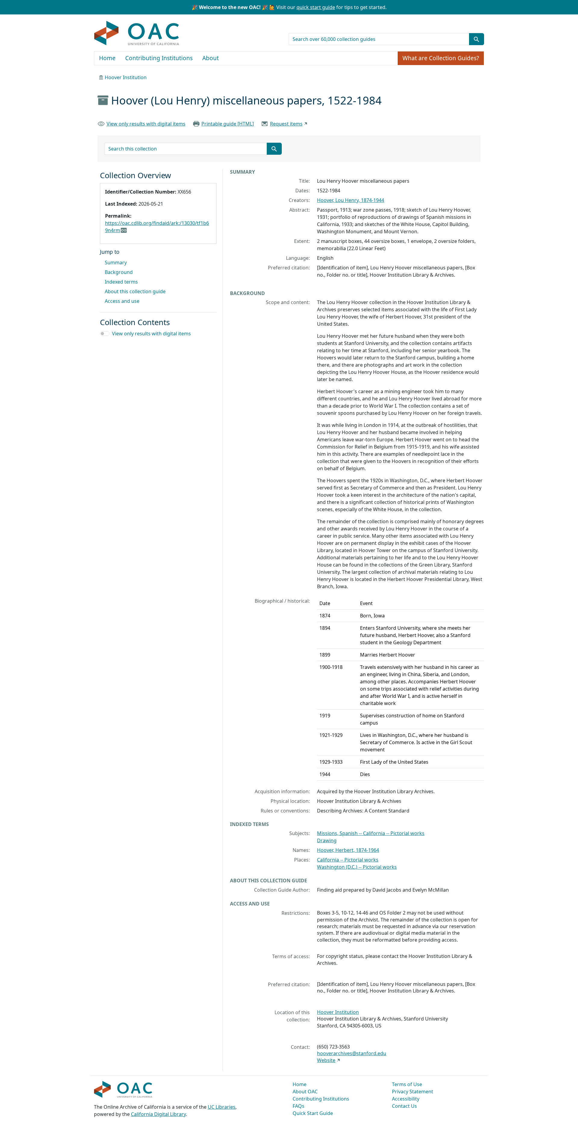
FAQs (298, 1106)
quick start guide (316, 7)
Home (107, 58)
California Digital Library (158, 1114)
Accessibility (405, 1098)
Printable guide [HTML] (227, 123)
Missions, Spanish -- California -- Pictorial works (370, 833)
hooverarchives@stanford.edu (351, 1053)
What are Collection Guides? (440, 58)
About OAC (305, 1091)
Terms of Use (407, 1084)
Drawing (327, 840)
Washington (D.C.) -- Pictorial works (357, 867)
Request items (286, 123)
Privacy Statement (412, 1091)
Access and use (122, 301)
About (210, 58)
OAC (137, 33)
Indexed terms (121, 281)
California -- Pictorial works (347, 859)
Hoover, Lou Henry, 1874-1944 (350, 200)
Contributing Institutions (159, 58)
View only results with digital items (146, 123)
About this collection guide (135, 291)
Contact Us (404, 1106)
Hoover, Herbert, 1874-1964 (348, 850)
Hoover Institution (126, 77)
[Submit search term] (476, 39)
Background (119, 272)
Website (326, 1060)
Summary (116, 262)
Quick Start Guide (313, 1113)
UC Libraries (221, 1107)
